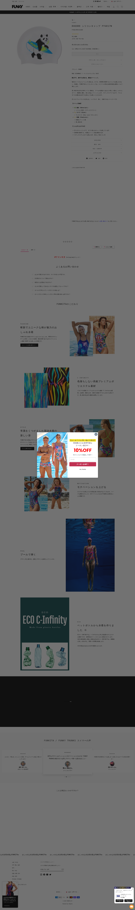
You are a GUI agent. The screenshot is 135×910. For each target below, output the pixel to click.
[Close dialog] (96, 434)
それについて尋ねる (128, 900)
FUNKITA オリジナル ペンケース (126, 895)
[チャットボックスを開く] (131, 907)
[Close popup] (132, 889)
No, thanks (83, 469)
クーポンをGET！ (83, 464)
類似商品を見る (119, 900)
